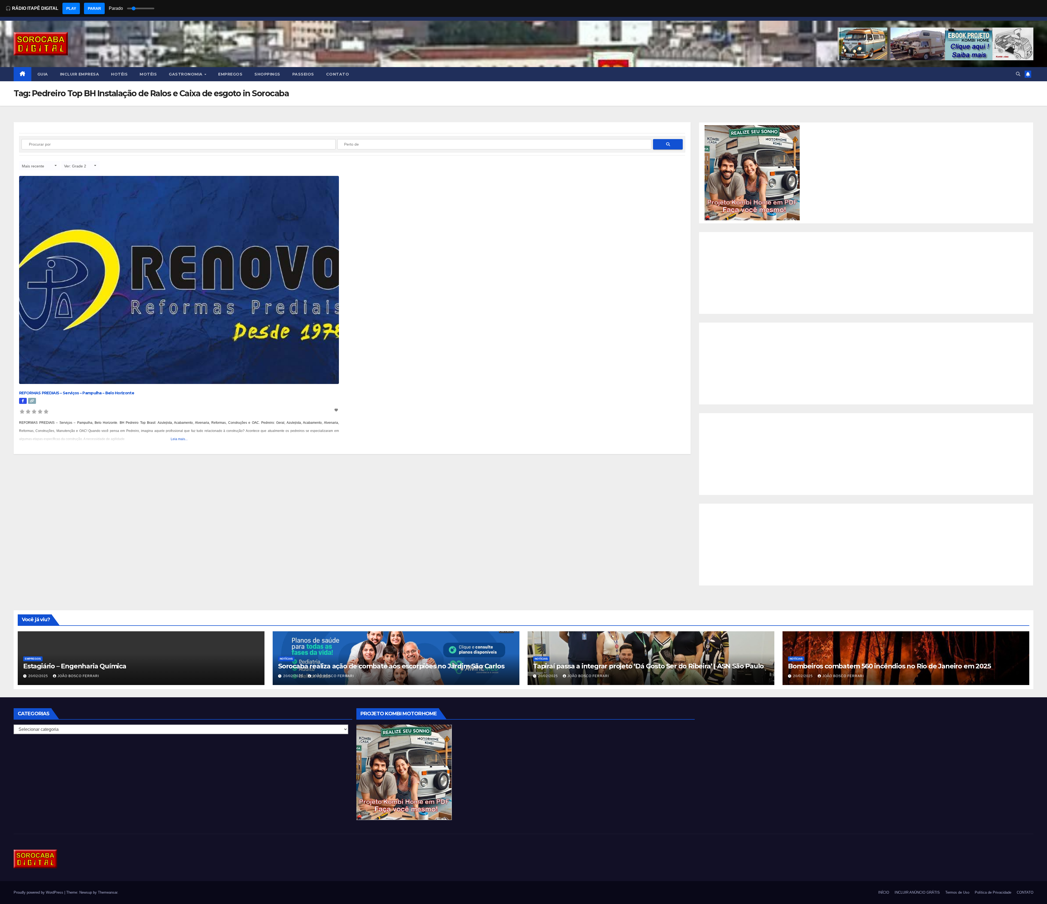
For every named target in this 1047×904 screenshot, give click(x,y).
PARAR (94, 8)
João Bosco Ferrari (78, 676)
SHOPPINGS (267, 74)
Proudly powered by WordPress (39, 892)
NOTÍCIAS (286, 658)
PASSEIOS (303, 74)
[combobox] (39, 165)
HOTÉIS (119, 74)
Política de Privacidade (993, 892)
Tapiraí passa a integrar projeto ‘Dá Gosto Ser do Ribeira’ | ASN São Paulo (648, 666)
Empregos (33, 658)
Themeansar (107, 892)
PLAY (71, 8)
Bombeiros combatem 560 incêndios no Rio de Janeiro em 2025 (889, 666)
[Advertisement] (866, 273)
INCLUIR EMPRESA (79, 74)
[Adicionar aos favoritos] (337, 410)
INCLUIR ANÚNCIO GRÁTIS (917, 892)
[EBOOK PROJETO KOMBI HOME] (752, 172)
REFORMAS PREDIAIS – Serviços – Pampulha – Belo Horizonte (76, 393)
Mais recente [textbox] (33, 166)
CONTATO (337, 74)
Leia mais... (179, 439)
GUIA (42, 74)
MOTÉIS (148, 74)
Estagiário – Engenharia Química (74, 666)
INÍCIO (883, 892)
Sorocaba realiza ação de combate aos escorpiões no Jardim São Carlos (391, 666)
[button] (1018, 74)
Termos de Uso (957, 892)
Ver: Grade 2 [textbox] (75, 166)
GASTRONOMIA (186, 74)
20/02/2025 (38, 676)
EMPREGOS (230, 74)
